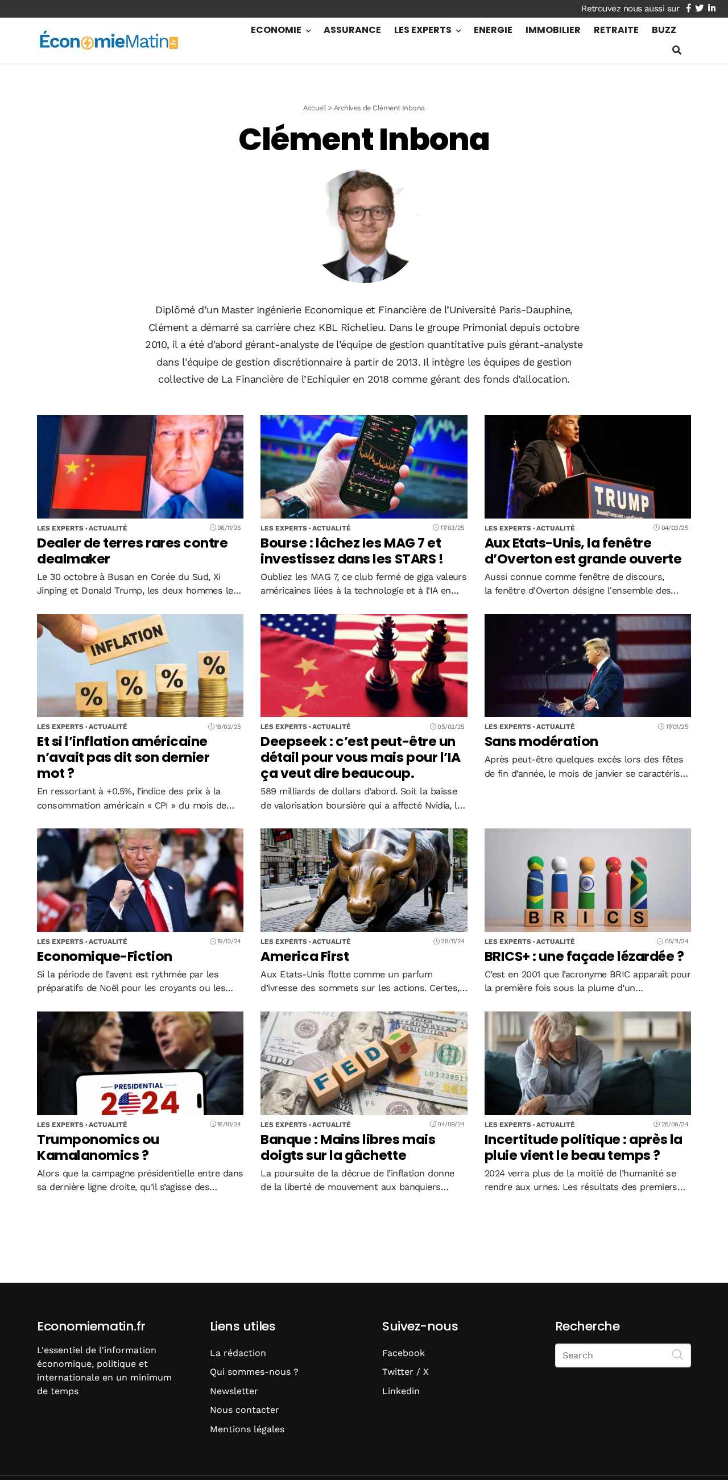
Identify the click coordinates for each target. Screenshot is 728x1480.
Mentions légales (247, 1429)
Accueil (314, 107)
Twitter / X (405, 1371)
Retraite (616, 29)
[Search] (678, 1354)
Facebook (403, 1353)
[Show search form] (677, 50)
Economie (276, 29)
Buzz (664, 29)
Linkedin (401, 1391)
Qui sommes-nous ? (254, 1371)
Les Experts (423, 29)
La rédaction (238, 1353)
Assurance (352, 29)
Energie (493, 29)
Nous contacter (244, 1409)
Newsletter (234, 1391)
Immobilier (553, 29)
